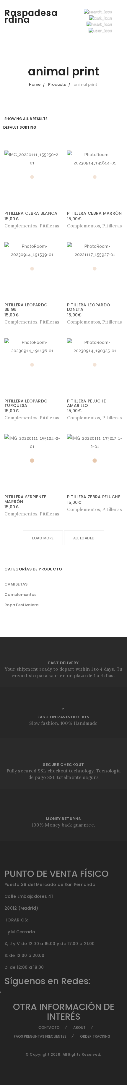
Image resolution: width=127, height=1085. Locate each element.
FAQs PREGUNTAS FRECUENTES (40, 1036)
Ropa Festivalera (21, 605)
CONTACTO (49, 1027)
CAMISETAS (16, 584)
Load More (43, 538)
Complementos (20, 594)
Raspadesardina (31, 16)
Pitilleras (49, 226)
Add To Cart (80, 226)
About (79, 1027)
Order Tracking (95, 1036)
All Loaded (84, 538)
